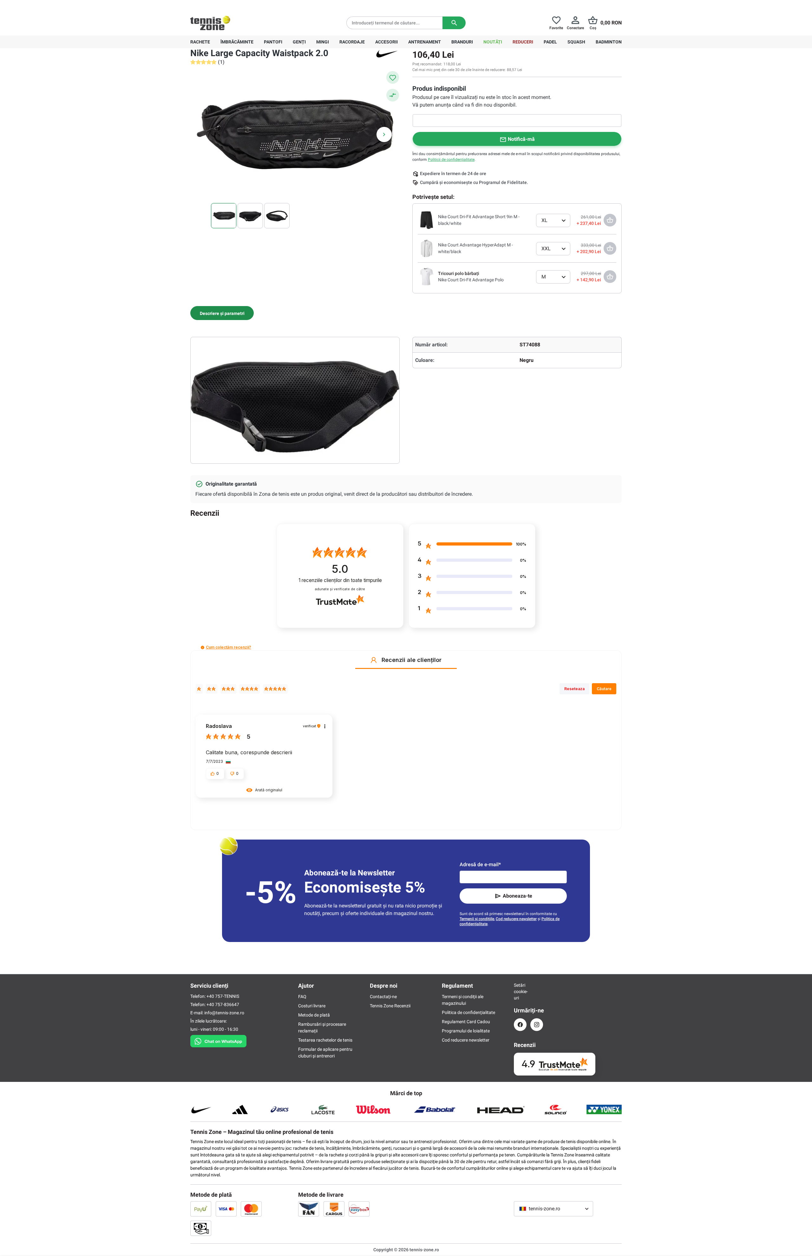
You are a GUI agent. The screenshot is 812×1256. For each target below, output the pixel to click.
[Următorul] (384, 134)
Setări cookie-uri (520, 991)
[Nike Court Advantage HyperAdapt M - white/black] (426, 248)
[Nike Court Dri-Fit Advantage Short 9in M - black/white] (426, 219)
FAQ (302, 996)
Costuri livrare (311, 1005)
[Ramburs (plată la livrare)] (200, 1228)
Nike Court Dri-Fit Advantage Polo (471, 279)
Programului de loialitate (466, 1030)
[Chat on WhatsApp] (218, 1040)
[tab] (222, 313)
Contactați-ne (383, 996)
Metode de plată (314, 1014)
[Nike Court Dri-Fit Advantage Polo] (426, 276)
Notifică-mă (521, 139)
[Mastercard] (251, 1208)
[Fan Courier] (308, 1208)
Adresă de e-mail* (480, 864)
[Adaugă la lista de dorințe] (392, 77)
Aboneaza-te (517, 896)
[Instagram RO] (536, 1024)
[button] (202, 647)
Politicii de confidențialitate (451, 159)
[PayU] (200, 1208)
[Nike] (387, 53)
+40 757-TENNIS (222, 996)
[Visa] (226, 1208)
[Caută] (454, 22)
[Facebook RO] (520, 1024)
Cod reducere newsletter (516, 919)
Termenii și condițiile (477, 919)
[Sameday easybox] (359, 1208)
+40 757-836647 (225, 5)
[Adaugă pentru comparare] (392, 95)
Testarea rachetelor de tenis (325, 1040)
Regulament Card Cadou (466, 1021)
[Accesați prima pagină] (210, 23)
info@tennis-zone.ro (224, 1012)
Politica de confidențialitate (468, 1012)
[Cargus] (334, 1208)
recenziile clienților (340, 580)
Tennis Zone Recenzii (390, 1005)
